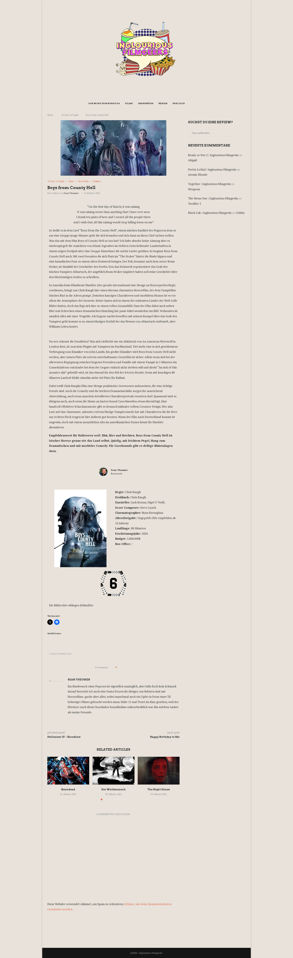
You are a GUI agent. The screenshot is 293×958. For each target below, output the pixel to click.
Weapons (194, 189)
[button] (52, 778)
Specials (179, 103)
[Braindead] (68, 771)
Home (50, 114)
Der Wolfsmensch (113, 789)
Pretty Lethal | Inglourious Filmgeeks (212, 169)
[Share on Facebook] (122, 667)
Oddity (240, 213)
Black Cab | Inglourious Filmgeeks (209, 213)
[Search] (203, 103)
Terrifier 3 (194, 204)
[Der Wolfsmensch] (113, 771)
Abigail (192, 160)
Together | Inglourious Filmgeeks (209, 184)
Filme (129, 103)
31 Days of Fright (69, 114)
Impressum (145, 103)
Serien (163, 103)
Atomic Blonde (197, 175)
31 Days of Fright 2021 (61, 654)
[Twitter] (194, 103)
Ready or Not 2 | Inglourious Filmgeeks (213, 155)
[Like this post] (119, 667)
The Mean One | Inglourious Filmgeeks (213, 198)
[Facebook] (191, 103)
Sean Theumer (71, 193)
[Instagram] (198, 103)
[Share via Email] (132, 667)
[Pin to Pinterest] (129, 667)
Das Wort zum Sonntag (104, 103)
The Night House (158, 789)
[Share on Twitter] (125, 667)
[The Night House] (159, 771)
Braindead (68, 789)
